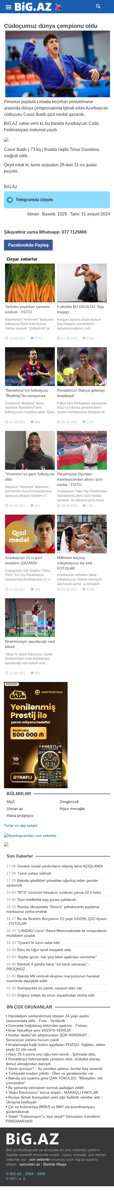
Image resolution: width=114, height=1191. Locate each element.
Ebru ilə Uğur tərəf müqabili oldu (44, 950)
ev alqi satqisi (26, 825)
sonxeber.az (30, 1164)
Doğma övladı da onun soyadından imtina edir (56, 995)
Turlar (9, 825)
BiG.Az (10, 186)
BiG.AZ (11, 123)
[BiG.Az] (39, 6)
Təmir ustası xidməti (34, 873)
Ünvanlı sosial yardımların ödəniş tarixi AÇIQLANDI (60, 866)
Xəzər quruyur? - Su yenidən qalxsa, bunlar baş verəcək (55, 1068)
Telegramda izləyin (34, 199)
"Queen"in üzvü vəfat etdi (38, 942)
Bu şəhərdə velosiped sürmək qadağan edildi (46, 1088)
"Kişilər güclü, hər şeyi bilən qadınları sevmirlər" (57, 957)
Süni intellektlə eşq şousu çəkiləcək (46, 899)
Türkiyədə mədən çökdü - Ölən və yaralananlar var (51, 1073)
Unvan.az (15, 808)
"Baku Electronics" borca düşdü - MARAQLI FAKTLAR (53, 1092)
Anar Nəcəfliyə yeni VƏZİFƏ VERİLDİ (39, 1030)
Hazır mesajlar (72, 808)
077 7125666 (74, 232)
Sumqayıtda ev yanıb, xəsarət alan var (49, 988)
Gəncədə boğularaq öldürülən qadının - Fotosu (47, 1025)
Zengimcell (69, 801)
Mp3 (10, 801)
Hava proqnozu (20, 815)
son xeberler (39, 1159)
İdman (33, 214)
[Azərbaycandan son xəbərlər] (30, 835)
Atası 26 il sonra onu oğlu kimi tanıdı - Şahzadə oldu (51, 1054)
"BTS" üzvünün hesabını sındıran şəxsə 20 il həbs (59, 892)
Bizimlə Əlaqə (54, 1164)
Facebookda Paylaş (28, 245)
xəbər (24, 123)
